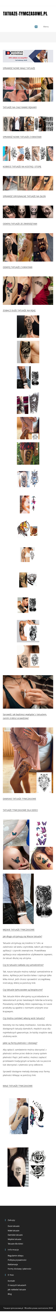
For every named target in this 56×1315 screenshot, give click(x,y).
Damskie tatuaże (15, 1234)
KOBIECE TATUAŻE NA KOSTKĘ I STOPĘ (22, 166)
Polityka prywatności (17, 1260)
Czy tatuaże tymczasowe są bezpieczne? (23, 989)
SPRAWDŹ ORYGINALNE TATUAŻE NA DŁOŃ (24, 196)
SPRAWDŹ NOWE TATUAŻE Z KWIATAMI (22, 136)
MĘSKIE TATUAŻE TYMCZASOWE (18, 929)
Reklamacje (13, 1264)
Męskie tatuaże (14, 1239)
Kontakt (11, 1280)
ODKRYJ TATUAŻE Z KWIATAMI (17, 267)
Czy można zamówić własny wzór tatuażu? (24, 1018)
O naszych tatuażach (17, 1285)
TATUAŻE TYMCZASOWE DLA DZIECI (20, 810)
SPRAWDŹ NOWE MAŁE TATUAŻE (19, 68)
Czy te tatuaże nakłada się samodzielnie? (23, 964)
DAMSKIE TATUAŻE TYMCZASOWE (19, 798)
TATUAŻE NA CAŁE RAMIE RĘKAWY (20, 107)
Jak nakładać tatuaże (17, 1289)
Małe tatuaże (13, 1230)
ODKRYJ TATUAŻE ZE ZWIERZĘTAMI (20, 223)
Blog (10, 1294)
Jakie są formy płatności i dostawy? (20, 1043)
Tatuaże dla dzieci (15, 1243)
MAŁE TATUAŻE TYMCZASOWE (18, 1085)
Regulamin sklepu (15, 1255)
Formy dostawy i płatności (19, 1268)
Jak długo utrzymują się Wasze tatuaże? (22, 936)
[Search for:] (51, 26)
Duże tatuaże (13, 1226)
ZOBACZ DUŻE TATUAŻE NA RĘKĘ (19, 310)
